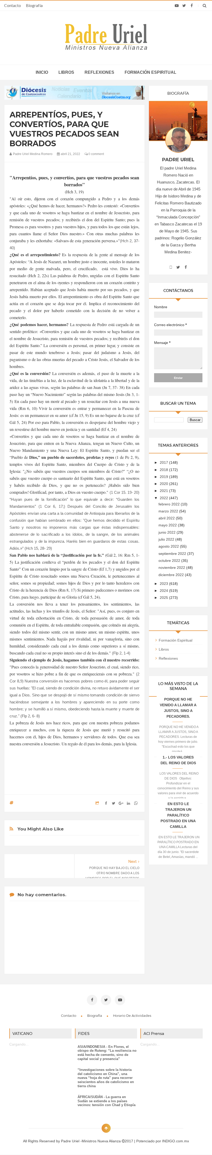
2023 (164, 584)
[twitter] (184, 6)
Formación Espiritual (175, 640)
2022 (164, 498)
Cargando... (19, 1044)
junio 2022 (167, 532)
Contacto (12, 5)
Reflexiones (99, 72)
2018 (164, 470)
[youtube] (176, 6)
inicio (42, 72)
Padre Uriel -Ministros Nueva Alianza (91, 1141)
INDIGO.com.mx (175, 1141)
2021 (164, 491)
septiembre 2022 (172, 553)
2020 (164, 484)
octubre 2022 (169, 560)
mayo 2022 (168, 525)
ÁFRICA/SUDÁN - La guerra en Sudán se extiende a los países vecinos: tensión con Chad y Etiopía (106, 1101)
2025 (164, 597)
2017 (164, 462)
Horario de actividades (132, 1015)
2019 (164, 477)
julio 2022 (166, 539)
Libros (66, 72)
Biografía (34, 5)
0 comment (96, 154)
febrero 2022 (169, 504)
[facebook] (191, 6)
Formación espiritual (150, 72)
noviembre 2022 (172, 567)
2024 (164, 590)
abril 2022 (167, 518)
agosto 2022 (169, 546)
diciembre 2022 (171, 575)
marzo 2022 (168, 511)
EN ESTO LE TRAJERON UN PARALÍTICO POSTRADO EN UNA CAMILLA (178, 815)
